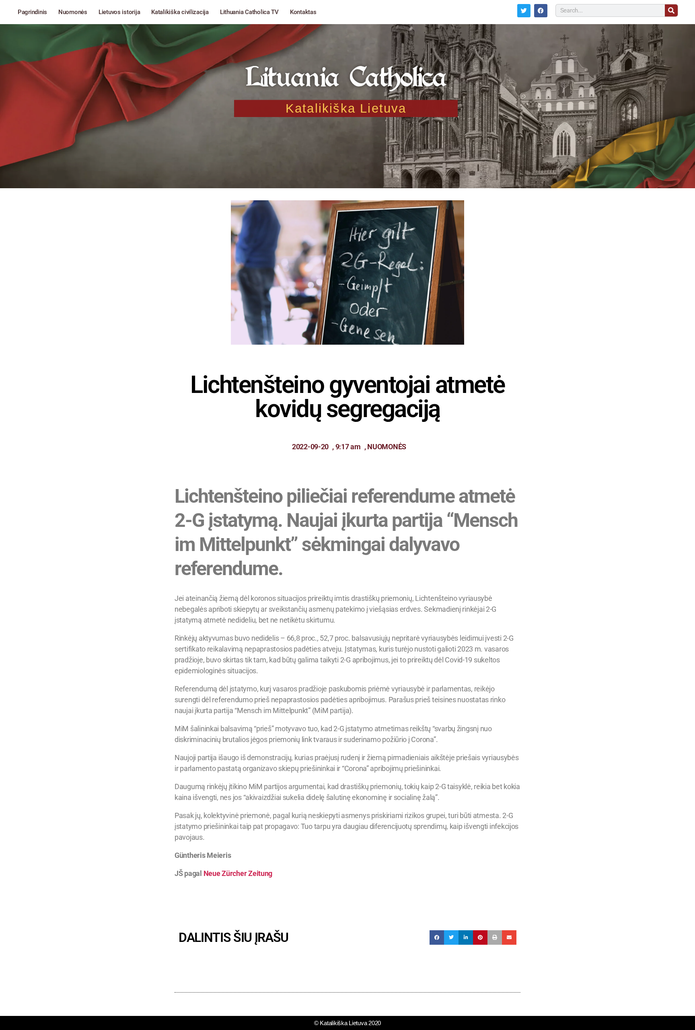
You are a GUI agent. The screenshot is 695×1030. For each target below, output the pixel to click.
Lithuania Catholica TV (249, 12)
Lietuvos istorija (119, 12)
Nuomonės (72, 12)
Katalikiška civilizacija (180, 12)
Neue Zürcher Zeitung (238, 873)
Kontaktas (303, 12)
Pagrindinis (32, 12)
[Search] (671, 10)
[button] (437, 937)
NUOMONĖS (386, 446)
